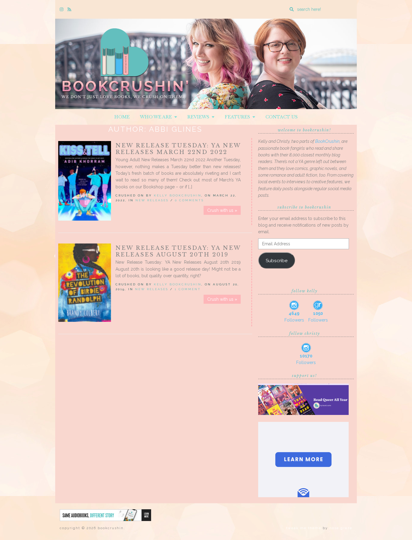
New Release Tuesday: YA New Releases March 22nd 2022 (178, 148)
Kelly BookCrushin (177, 195)
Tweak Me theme (303, 528)
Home (122, 117)
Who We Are (157, 117)
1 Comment (188, 289)
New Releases (152, 200)
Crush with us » (222, 210)
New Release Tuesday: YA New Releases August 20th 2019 (178, 251)
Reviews (199, 117)
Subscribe (276, 260)
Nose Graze (340, 528)
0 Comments (189, 200)
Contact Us (281, 117)
